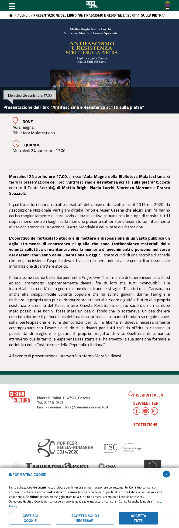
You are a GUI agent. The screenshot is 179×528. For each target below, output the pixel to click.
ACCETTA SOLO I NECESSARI (85, 518)
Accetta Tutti (138, 518)
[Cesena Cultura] (11, 15)
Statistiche (145, 424)
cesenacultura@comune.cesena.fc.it (78, 407)
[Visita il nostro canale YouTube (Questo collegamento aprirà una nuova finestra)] (145, 411)
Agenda (23, 15)
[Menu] (12, 5)
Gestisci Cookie (30, 518)
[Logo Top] (167, 5)
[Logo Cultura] (92, 5)
